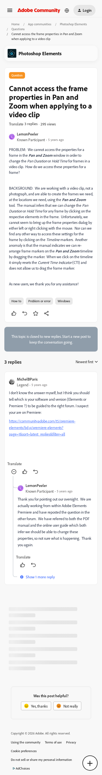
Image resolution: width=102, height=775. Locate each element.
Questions (18, 29)
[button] (10, 12)
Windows (64, 301)
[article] (51, 426)
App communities (39, 24)
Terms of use (53, 742)
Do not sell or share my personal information (41, 760)
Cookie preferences (24, 751)
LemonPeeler (27, 134)
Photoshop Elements (73, 24)
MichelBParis (27, 379)
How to (16, 301)
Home (15, 24)
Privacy (71, 742)
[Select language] (67, 10)
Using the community (26, 742)
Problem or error (39, 301)
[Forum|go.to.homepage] (38, 10)
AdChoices (23, 768)
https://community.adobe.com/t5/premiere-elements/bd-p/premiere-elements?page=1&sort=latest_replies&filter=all (42, 427)
